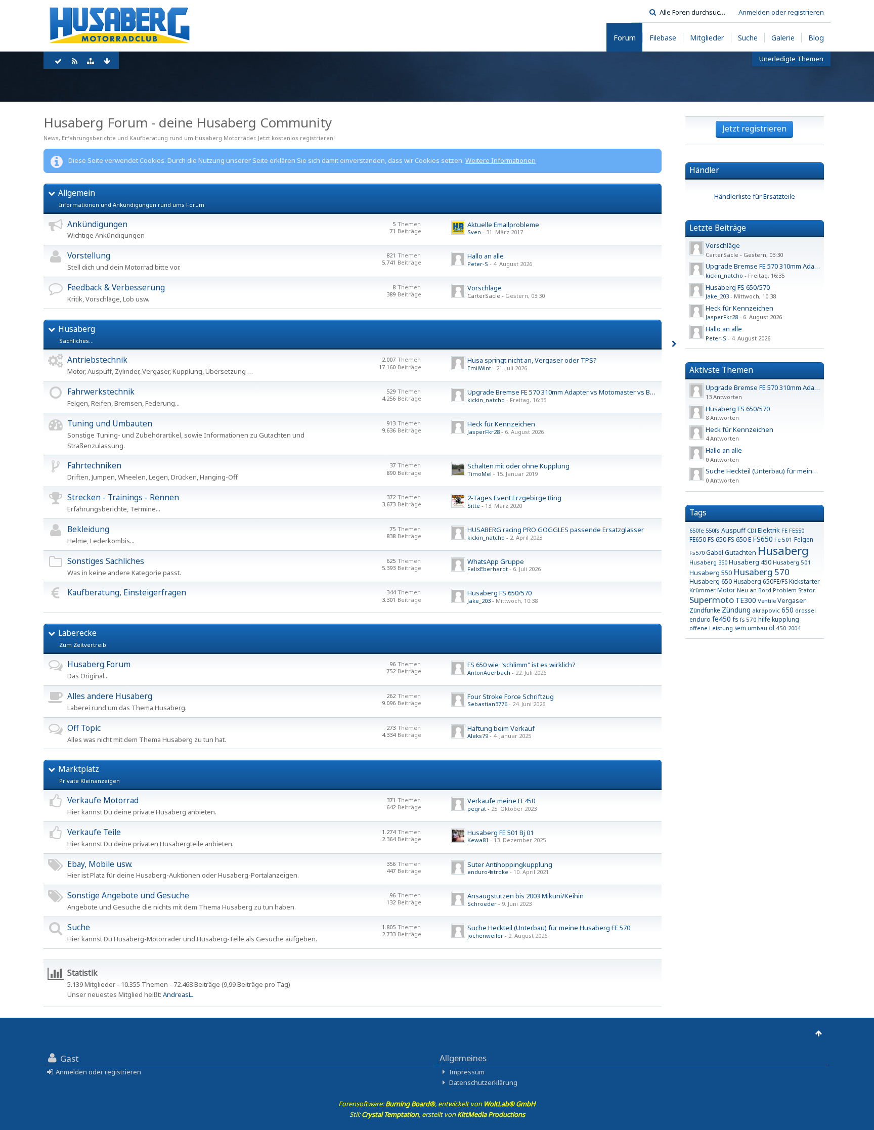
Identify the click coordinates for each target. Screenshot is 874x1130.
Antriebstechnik (97, 359)
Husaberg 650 (710, 581)
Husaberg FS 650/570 (499, 592)
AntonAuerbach (488, 672)
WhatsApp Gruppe (495, 561)
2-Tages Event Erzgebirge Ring (514, 497)
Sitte (473, 505)
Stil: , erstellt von (437, 1114)
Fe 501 (783, 539)
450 (781, 628)
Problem (785, 590)
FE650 (697, 539)
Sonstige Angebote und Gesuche (128, 895)
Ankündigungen (97, 224)
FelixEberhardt (487, 569)
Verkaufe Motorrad (103, 800)
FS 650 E (739, 539)
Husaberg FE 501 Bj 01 (500, 832)
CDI (751, 530)
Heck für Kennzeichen (501, 423)
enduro (700, 619)
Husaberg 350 (708, 562)
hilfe (764, 619)
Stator (806, 590)
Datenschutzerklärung (483, 1082)
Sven (474, 232)
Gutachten (740, 552)
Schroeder (482, 903)
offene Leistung (711, 628)
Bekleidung (88, 529)
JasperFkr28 (483, 432)
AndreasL (177, 994)
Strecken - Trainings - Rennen (123, 497)
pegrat (476, 808)
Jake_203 (479, 600)
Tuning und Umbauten (109, 423)
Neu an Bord (754, 590)
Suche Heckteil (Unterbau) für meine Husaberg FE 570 (548, 927)
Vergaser (791, 600)
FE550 (796, 530)
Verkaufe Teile (94, 832)
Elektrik (769, 530)
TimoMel (479, 473)
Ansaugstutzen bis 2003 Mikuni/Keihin (525, 895)
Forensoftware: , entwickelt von (437, 1103)
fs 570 (748, 619)
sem (740, 628)
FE (784, 530)
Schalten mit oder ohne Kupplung (518, 465)
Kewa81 (478, 840)
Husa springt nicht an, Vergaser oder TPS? (532, 360)
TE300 (745, 600)
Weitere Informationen (500, 160)
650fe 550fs (704, 530)
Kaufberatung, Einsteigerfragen (126, 592)
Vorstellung (88, 255)
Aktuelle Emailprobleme (503, 224)
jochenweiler (485, 935)
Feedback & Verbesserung (116, 287)
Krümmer (702, 590)
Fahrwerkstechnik (101, 391)
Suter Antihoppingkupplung (509, 864)
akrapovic (766, 610)
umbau (757, 628)
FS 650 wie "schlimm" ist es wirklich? (521, 664)
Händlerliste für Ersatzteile (754, 196)
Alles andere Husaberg (109, 696)
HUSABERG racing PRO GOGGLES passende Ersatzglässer (555, 529)
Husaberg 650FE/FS (760, 581)
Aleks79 (477, 736)
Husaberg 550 (710, 573)
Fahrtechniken (94, 465)
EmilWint (479, 368)
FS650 (763, 539)
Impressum (467, 1071)
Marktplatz (78, 768)
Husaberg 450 (750, 562)
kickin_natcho (486, 400)
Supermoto (711, 599)
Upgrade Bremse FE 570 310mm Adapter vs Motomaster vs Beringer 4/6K (577, 392)
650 (787, 610)
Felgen (803, 539)
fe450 (721, 619)
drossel (805, 610)
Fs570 (697, 552)
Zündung (736, 610)
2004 (794, 628)
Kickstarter (804, 581)
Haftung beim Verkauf (501, 728)
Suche (78, 927)
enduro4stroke (487, 872)
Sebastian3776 (487, 704)
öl (771, 628)
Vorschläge (484, 287)
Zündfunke (704, 610)
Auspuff (733, 530)
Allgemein (76, 192)
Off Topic (84, 727)
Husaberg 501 (792, 562)
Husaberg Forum (98, 664)
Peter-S (477, 264)
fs (735, 619)
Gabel (714, 552)
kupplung (785, 619)
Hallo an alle (485, 255)
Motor (726, 590)
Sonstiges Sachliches (105, 561)
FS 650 (717, 539)
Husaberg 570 (761, 572)
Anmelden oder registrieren (781, 12)
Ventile (767, 600)
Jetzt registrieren (754, 128)
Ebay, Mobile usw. (100, 864)
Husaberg (76, 328)
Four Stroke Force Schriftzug (510, 696)
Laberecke (77, 632)
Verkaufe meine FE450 (501, 800)
